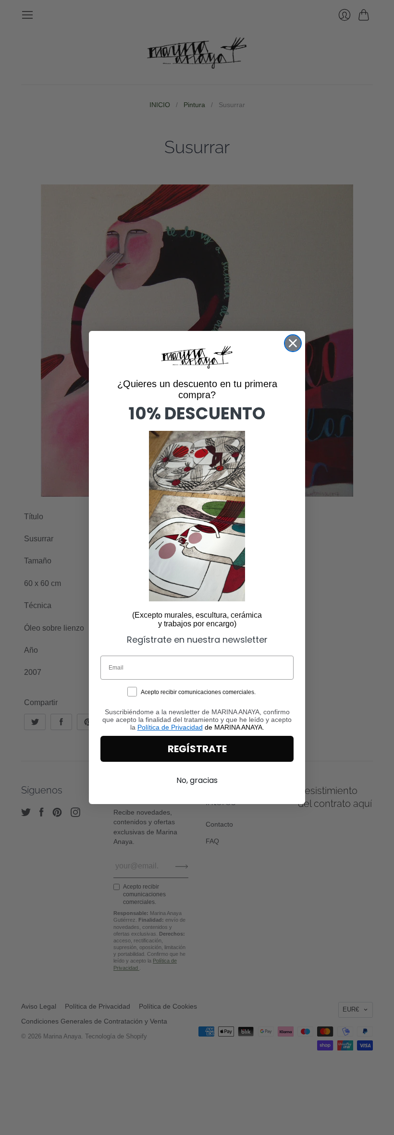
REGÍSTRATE (197, 749)
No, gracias (197, 780)
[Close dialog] (292, 343)
